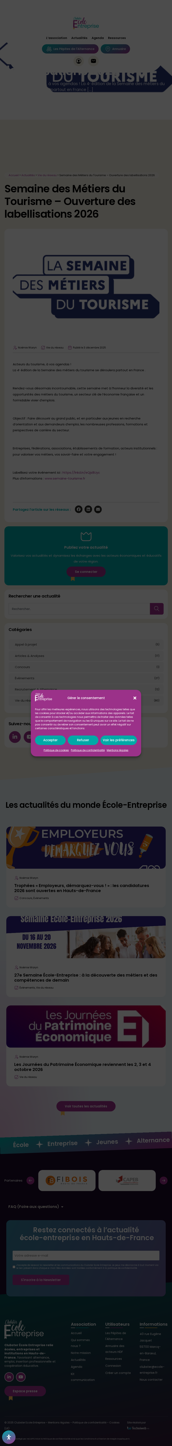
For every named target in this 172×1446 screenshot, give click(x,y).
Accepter (50, 740)
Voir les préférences (119, 740)
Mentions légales (117, 750)
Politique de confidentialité (88, 750)
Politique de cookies (56, 750)
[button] (135, 698)
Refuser (83, 740)
